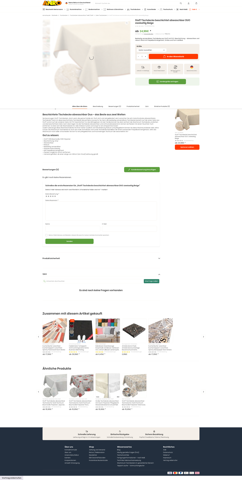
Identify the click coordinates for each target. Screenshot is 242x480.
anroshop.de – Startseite (50, 15)
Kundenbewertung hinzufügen (143, 170)
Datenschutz (168, 452)
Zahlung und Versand (97, 450)
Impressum (167, 458)
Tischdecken (64, 15)
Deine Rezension (51, 200)
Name (47, 224)
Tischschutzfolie (123, 455)
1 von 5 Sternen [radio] (46, 196)
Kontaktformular (71, 450)
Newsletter (93, 455)
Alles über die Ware (79, 106)
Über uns (68, 452)
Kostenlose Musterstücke (98, 460)
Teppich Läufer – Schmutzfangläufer (131, 466)
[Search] (181, 3)
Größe (139, 46)
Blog (118, 450)
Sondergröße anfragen (169, 81)
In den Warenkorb (175, 56)
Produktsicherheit (133, 106)
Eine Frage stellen (151, 281)
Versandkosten (148, 34)
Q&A (147, 106)
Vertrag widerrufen (170, 460)
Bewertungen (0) (115, 106)
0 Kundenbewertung (149, 26)
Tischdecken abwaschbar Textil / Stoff (81, 15)
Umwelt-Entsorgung (72, 463)
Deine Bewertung (52, 194)
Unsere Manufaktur (72, 455)
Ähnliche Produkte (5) (162, 106)
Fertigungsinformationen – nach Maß (131, 458)
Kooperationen (70, 460)
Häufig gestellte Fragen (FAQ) (128, 452)
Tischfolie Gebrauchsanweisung (129, 460)
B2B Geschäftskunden (97, 458)
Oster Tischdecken (101, 15)
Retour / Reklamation (97, 452)
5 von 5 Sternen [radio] (55, 196)
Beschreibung (98, 106)
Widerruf (166, 455)
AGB (164, 450)
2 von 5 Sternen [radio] (49, 196)
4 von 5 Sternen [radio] (53, 196)
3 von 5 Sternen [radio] (51, 196)
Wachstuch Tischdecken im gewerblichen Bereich (135, 463)
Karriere (67, 458)
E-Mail (104, 224)
